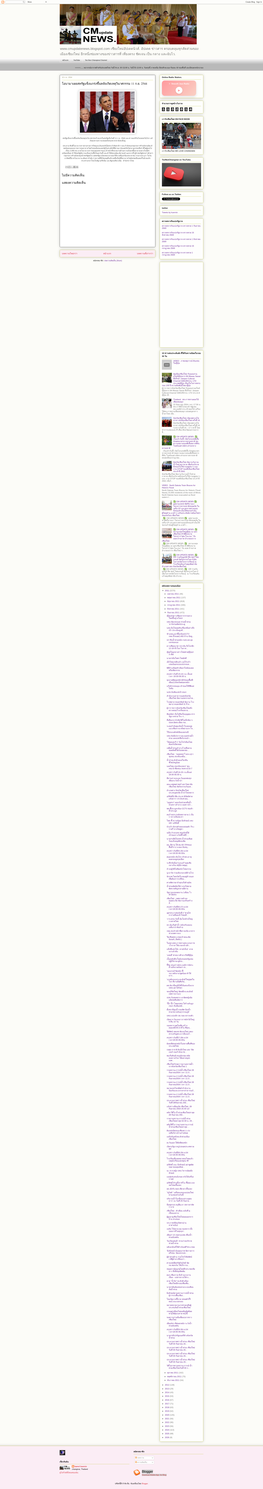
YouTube (76, 60)
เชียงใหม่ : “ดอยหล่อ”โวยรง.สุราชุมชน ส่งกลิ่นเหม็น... (180, 755)
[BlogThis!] (69, 167)
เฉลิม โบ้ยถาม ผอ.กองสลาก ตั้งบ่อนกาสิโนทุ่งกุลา (179, 1230)
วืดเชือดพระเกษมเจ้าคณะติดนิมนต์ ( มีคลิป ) (179, 938)
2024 (167, 1430)
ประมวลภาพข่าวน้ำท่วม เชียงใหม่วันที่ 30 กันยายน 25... (181, 1342)
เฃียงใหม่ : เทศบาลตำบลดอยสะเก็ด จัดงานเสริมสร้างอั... (179, 900)
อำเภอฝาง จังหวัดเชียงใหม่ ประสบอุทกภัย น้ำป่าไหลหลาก (180, 791)
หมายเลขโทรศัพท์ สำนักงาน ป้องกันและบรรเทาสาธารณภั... (181, 1089)
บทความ (140, 1458)
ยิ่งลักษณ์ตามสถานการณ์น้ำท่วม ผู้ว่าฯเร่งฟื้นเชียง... (180, 1294)
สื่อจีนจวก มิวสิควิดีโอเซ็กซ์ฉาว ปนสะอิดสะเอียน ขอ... (180, 721)
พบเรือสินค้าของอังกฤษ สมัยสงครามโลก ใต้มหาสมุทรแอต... (178, 1058)
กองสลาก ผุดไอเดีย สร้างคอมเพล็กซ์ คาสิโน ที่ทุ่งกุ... (179, 1026)
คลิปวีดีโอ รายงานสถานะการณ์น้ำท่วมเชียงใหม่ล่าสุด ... (180, 1125)
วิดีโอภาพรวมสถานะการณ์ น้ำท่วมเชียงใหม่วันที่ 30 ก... (179, 1367)
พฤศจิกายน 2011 (174, 1376)
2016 (167, 1400)
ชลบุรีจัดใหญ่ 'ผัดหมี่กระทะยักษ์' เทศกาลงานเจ (180, 992)
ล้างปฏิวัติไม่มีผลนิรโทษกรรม (179, 869)
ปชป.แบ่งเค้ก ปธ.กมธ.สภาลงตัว (180, 1016)
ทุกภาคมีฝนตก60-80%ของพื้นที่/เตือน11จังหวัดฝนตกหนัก (180, 681)
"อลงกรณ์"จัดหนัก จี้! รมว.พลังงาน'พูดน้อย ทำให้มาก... (179, 973)
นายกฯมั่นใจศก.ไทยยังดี (177, 658)
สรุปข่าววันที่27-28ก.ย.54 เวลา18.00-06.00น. (177, 1038)
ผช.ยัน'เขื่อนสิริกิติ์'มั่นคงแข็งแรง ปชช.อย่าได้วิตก (180, 986)
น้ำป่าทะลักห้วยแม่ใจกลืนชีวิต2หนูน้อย (177, 761)
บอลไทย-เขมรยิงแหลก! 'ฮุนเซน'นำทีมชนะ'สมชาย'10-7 (179, 767)
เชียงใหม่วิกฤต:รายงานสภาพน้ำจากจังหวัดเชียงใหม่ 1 (180, 1065)
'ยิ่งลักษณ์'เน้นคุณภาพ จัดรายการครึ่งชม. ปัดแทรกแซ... (180, 1252)
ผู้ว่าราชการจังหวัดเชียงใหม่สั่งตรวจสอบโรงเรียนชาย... (179, 709)
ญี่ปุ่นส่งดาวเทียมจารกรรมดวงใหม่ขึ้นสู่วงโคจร (179, 617)
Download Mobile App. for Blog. (154, 1475)
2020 (167, 1415)
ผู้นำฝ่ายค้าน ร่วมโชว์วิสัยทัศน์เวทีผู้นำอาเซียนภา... (179, 1258)
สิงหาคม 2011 (173, 609)
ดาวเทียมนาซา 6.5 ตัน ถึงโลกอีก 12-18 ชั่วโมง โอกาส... (180, 647)
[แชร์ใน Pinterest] (77, 167)
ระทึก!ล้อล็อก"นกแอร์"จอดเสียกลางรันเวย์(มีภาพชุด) (179, 864)
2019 (167, 1411)
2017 (167, 1404)
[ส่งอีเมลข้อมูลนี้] (66, 167)
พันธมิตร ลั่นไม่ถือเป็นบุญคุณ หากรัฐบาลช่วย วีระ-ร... (181, 715)
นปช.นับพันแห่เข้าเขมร (176, 692)
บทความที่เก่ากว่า (145, 253)
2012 (167, 1385)
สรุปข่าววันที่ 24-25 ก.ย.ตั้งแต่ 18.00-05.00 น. (179, 773)
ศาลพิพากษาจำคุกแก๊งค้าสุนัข (179, 882)
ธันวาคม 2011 (173, 1380)
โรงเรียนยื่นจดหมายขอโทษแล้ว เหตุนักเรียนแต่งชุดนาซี (180, 1160)
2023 (167, 1426)
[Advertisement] (181, 304)
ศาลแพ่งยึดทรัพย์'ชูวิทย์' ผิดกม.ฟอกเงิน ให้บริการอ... (178, 1264)
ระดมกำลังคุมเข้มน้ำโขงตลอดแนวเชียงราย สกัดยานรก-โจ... (180, 727)
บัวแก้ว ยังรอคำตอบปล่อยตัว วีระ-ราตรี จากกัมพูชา (181, 828)
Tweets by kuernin (170, 212)
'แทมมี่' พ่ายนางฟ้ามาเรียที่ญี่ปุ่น (180, 955)
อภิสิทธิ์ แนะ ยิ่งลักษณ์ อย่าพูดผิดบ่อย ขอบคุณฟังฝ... (180, 1166)
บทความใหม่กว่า (69, 253)
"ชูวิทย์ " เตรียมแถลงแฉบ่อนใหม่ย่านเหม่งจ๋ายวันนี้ (180, 1193)
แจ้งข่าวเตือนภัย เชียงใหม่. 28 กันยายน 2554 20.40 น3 (179, 1107)
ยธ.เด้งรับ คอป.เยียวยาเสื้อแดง (179, 1189)
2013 (167, 1389)
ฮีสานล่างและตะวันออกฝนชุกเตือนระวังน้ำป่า (179, 779)
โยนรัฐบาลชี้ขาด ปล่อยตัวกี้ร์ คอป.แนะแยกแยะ (179, 1300)
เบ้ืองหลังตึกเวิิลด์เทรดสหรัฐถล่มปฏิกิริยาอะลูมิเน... (180, 960)
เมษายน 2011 (173, 594)
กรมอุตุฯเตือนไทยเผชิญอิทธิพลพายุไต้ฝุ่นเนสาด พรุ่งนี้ (179, 1312)
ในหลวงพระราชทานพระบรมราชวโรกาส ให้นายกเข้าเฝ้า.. (181, 944)
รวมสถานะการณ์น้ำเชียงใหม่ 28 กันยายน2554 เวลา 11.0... (180, 1071)
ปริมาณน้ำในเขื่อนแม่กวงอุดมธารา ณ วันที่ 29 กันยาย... (179, 1200)
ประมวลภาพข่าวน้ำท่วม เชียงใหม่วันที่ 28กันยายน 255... (181, 1101)
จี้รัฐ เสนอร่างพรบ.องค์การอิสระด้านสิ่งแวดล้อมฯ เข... (180, 966)
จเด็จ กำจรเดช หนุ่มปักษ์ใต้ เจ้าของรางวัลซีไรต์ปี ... (178, 834)
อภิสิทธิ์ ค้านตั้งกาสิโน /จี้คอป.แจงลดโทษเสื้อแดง (181, 1184)
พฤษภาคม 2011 (174, 597)
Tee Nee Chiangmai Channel (96, 60)
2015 (167, 1396)
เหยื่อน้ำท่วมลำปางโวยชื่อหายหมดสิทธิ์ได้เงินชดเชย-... (179, 749)
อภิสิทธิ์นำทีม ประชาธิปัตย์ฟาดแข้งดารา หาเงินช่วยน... (180, 797)
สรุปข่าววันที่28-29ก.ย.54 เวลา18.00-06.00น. (177, 1153)
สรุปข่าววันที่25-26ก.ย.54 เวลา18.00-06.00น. (177, 852)
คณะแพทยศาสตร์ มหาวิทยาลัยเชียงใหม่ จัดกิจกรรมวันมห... (179, 785)
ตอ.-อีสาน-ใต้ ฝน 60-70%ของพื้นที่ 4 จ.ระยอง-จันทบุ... (179, 846)
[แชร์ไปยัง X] (72, 167)
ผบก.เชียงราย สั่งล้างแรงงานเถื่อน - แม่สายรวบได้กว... (179, 1276)
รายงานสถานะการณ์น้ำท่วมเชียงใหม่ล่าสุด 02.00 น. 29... (180, 1119)
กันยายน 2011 (173, 612)
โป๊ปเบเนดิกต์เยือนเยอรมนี (178, 732)
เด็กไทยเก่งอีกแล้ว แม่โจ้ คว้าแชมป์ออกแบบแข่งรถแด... (179, 663)
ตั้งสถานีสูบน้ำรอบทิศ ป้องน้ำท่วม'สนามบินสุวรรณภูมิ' (179, 1010)
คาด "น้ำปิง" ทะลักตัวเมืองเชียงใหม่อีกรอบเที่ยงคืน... (178, 1282)
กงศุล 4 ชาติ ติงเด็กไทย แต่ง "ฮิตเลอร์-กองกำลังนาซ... (180, 1051)
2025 (167, 1433)
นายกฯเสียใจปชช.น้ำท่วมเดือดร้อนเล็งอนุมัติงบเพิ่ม (179, 840)
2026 (167, 1437)
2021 (167, 1419)
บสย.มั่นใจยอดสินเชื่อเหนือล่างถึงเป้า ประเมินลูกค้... (180, 629)
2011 (167, 590)
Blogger (145, 1484)
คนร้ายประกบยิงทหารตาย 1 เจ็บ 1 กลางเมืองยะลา (180, 816)
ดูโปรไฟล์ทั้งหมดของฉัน (69, 1473)
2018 (167, 1407)
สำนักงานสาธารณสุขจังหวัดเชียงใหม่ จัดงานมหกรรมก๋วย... (181, 697)
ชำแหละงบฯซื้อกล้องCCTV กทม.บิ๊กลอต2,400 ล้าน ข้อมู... (180, 635)
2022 (167, 1422)
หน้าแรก (65, 60)
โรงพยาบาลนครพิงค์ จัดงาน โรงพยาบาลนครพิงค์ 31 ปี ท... (180, 703)
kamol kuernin (81, 1466)
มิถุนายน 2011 (173, 601)
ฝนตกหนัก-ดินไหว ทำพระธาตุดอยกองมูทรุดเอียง (179, 858)
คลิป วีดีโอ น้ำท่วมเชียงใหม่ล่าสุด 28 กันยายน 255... (180, 1113)
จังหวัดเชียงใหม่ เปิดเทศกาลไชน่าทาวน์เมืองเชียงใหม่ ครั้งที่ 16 (186, 419)
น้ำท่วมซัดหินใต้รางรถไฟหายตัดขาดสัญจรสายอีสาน (179, 887)
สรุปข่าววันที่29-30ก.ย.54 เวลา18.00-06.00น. (177, 1330)
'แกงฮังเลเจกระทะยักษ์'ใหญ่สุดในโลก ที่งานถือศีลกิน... (180, 980)
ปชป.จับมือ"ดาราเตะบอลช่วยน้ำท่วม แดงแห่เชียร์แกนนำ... (180, 737)
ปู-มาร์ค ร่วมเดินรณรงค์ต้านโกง (180, 873)
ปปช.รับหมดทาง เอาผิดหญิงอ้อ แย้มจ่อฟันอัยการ (179, 998)
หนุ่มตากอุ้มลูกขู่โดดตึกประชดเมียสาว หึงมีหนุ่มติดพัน (181, 1270)
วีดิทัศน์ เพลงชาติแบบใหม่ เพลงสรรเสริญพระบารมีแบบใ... (180, 1032)
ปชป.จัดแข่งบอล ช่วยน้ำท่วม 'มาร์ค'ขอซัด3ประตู (179, 623)
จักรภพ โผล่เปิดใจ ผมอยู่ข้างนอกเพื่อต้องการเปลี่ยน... (180, 877)
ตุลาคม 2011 (173, 1373)
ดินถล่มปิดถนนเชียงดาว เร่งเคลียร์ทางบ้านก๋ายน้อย (178, 1132)
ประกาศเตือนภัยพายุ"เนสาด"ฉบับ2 (176, 1224)
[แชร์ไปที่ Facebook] (74, 167)
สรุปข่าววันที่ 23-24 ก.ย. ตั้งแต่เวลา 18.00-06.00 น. (179, 675)
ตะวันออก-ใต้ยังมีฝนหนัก (177, 1143)
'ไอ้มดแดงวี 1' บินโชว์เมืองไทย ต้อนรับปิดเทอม (179, 743)
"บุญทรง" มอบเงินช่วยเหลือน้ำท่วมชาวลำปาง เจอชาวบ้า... (179, 803)
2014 (167, 1392)
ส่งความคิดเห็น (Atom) (113, 261)
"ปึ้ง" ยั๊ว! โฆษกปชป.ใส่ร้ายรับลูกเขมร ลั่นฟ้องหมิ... (180, 1004)
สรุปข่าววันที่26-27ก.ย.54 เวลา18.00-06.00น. (177, 908)
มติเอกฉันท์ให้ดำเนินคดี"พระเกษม (181, 1247)
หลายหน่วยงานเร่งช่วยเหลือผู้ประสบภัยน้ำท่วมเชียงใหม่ (179, 1306)
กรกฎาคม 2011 (174, 605)
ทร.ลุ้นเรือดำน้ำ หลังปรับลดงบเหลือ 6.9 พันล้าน (179, 926)
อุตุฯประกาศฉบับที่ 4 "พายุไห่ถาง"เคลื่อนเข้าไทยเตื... (179, 914)
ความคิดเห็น (142, 1462)
